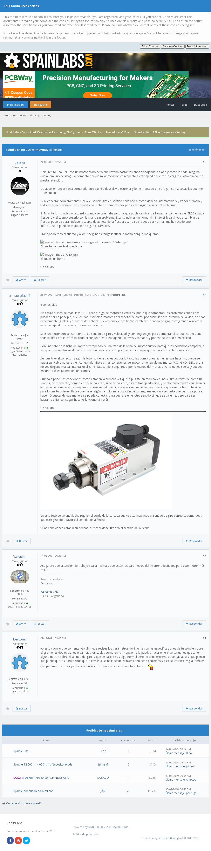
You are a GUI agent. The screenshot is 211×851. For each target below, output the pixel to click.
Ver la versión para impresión (24, 803)
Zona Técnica (93, 132)
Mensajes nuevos (15, 115)
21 (128, 791)
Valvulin (19, 556)
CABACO (103, 778)
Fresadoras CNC (116, 132)
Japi (103, 791)
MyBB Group (120, 827)
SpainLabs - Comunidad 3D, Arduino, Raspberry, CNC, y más (43, 132)
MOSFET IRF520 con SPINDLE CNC (45, 778)
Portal (170, 105)
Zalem (20, 162)
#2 (204, 294)
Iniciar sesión (15, 105)
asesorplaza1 (20, 295)
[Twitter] (26, 841)
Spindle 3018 (21, 751)
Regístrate (40, 105)
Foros (184, 105)
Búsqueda (200, 105)
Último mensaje (175, 753)
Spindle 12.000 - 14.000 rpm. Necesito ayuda (43, 764)
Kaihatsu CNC (49, 592)
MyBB (91, 827)
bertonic (20, 639)
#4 (204, 637)
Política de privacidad (86, 834)
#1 (204, 161)
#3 (204, 555)
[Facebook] (10, 841)
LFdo (103, 751)
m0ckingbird (175, 838)
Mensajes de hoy (40, 115)
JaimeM (103, 764)
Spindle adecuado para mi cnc (33, 791)
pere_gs (191, 793)
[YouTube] (18, 841)
